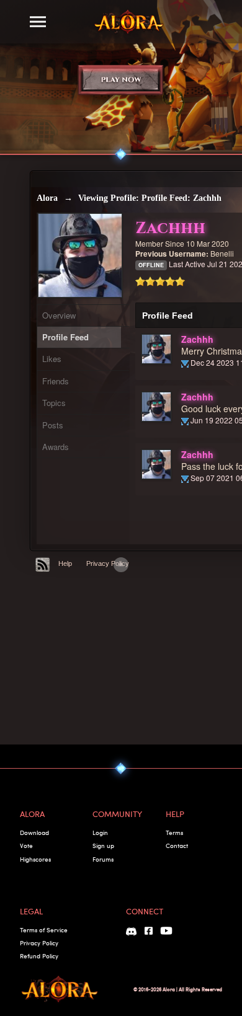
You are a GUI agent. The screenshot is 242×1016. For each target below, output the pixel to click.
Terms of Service (44, 929)
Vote (26, 845)
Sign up (103, 845)
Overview (59, 315)
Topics (54, 403)
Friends (55, 381)
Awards (55, 447)
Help (65, 563)
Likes (51, 358)
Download (34, 832)
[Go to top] (121, 564)
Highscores (35, 859)
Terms (174, 832)
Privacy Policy (107, 563)
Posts (52, 425)
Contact (177, 845)
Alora (47, 198)
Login (100, 832)
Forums (103, 859)
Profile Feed (65, 337)
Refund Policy (39, 956)
